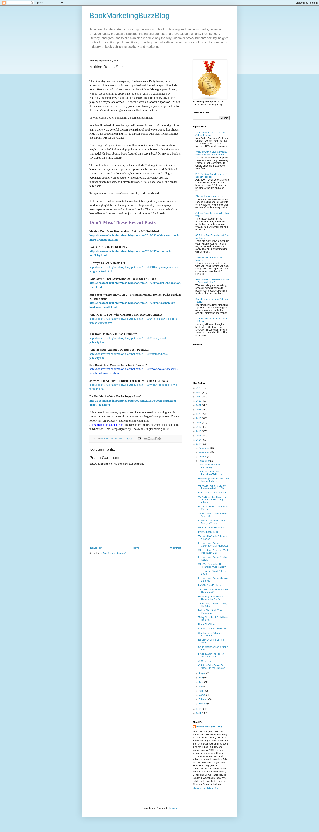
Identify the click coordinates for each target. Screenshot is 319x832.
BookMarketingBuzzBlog (129, 15)
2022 (199, 405)
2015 (199, 435)
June (201, 682)
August (202, 673)
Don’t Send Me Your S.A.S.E (212, 492)
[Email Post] (139, 438)
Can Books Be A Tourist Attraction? (210, 634)
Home (136, 548)
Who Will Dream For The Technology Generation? (212, 565)
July (201, 677)
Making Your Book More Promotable (210, 611)
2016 (199, 431)
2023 (199, 401)
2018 (199, 422)
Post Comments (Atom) (114, 553)
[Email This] (145, 438)
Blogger (173, 808)
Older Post (175, 548)
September (204, 461)
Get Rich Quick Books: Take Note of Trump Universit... (212, 666)
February (203, 699)
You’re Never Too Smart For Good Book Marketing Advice (212, 500)
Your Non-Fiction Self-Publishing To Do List (210, 473)
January (203, 703)
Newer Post (96, 548)
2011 (199, 713)
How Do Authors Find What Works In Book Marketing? (212, 281)
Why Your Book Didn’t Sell (211, 527)
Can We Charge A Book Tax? (212, 628)
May (201, 686)
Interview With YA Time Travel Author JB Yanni (210, 133)
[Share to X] (152, 438)
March (202, 695)
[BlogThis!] (149, 438)
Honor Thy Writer (206, 624)
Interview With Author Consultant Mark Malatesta (213, 544)
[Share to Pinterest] (159, 438)
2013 (199, 444)
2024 (199, 396)
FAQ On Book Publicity (209, 585)
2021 (199, 409)
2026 (199, 388)
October (203, 456)
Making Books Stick (208, 532)
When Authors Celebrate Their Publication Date (213, 551)
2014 (199, 440)
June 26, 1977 (205, 661)
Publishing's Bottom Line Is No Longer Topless (213, 480)
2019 (199, 418)
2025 (199, 392)
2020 (199, 414)
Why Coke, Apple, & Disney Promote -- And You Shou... (213, 487)
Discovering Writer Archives (209, 196)
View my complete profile (205, 788)
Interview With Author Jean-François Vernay (212, 522)
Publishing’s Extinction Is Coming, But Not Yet (210, 597)
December (204, 448)
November (204, 452)
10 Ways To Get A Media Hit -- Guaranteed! (213, 590)
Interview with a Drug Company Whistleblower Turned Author (211, 153)
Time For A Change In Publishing (209, 466)
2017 (199, 427)
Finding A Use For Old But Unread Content (211, 655)
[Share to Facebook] (156, 438)
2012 (199, 709)
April (201, 690)
